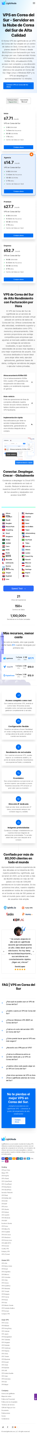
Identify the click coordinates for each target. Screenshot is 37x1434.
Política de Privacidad (8, 1399)
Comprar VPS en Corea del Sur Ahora (17, 86)
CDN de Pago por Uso (8, 1407)
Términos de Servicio (8, 1405)
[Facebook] (7, 1427)
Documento (5, 1410)
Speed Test (17, 588)
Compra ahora (18, 147)
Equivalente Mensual (24, 101)
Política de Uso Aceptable (9, 1402)
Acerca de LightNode (8, 1393)
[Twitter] (3, 1427)
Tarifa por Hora (12, 101)
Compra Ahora (17, 1118)
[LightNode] (9, 3)
